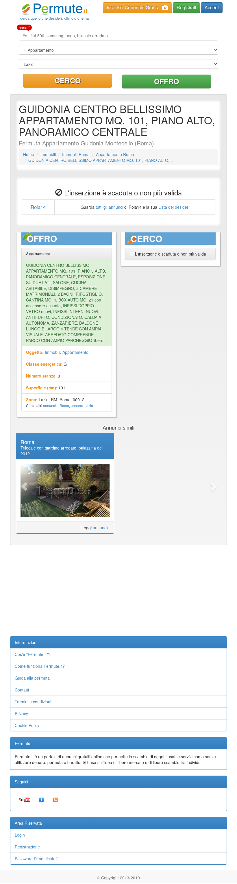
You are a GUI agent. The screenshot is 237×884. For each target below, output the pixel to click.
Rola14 (38, 206)
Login (20, 835)
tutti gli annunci (109, 207)
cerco (68, 80)
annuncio (101, 527)
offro (166, 81)
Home (28, 154)
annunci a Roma (56, 405)
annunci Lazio (82, 405)
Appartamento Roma (115, 154)
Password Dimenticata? (36, 858)
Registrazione (27, 847)
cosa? (24, 27)
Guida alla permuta (32, 678)
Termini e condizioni (33, 701)
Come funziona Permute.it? (40, 666)
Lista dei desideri (173, 207)
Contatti (22, 690)
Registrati (186, 7)
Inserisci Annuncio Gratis (132, 7)
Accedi (212, 7)
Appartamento (75, 352)
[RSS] (55, 799)
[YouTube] (25, 799)
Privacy (21, 713)
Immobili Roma (76, 154)
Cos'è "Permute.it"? (32, 654)
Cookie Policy (27, 725)
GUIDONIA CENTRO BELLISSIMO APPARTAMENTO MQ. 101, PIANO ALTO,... (100, 160)
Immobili (48, 154)
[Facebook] (42, 799)
